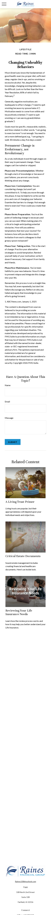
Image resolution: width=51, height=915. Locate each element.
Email (7, 401)
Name (7, 385)
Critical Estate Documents (23, 556)
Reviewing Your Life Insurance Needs (18, 612)
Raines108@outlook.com (25, 881)
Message (9, 418)
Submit (12, 442)
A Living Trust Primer (20, 502)
